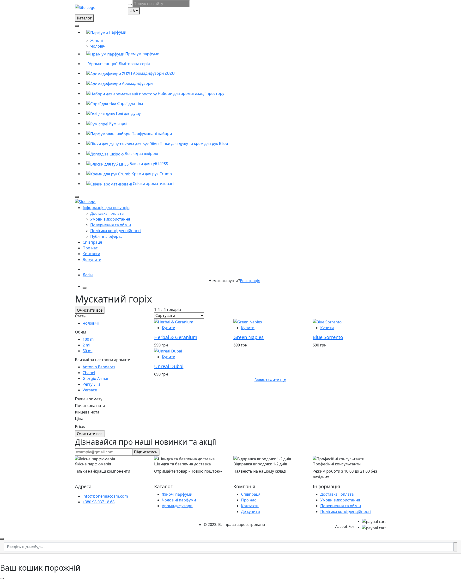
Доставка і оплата (107, 213)
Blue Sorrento (328, 337)
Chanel (89, 372)
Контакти (91, 253)
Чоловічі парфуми (179, 500)
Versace (90, 390)
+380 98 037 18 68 (99, 502)
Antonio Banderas (99, 367)
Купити (168, 327)
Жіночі (96, 40)
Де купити (92, 259)
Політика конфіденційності (115, 230)
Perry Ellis (91, 384)
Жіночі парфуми (177, 494)
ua (132, 10)
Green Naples (248, 337)
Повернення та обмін (110, 225)
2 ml (86, 345)
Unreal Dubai (168, 366)
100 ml (89, 339)
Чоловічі (98, 46)
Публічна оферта (106, 236)
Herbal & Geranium (175, 337)
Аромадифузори (177, 505)
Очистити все (90, 310)
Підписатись (146, 452)
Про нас (90, 248)
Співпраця (92, 242)
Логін (88, 275)
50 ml (87, 350)
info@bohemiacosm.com (105, 496)
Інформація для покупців (106, 207)
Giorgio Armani (96, 378)
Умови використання (110, 219)
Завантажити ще (270, 380)
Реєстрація (250, 280)
